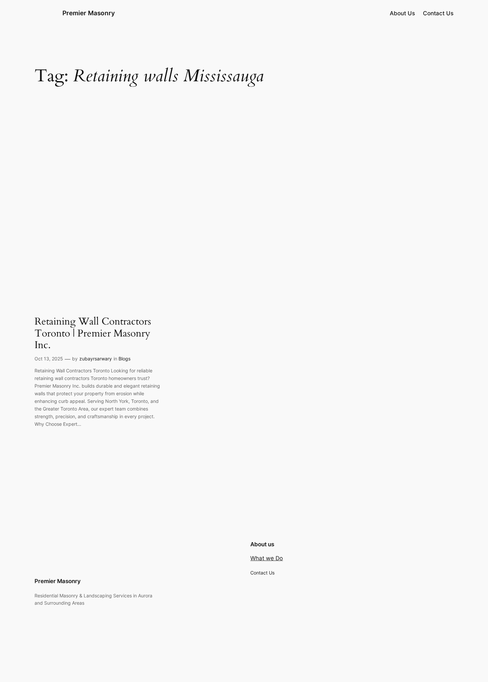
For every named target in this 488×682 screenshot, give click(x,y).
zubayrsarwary (95, 358)
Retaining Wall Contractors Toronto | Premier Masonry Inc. (93, 333)
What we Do (266, 558)
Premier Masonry (88, 13)
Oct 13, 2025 (49, 358)
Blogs (124, 358)
